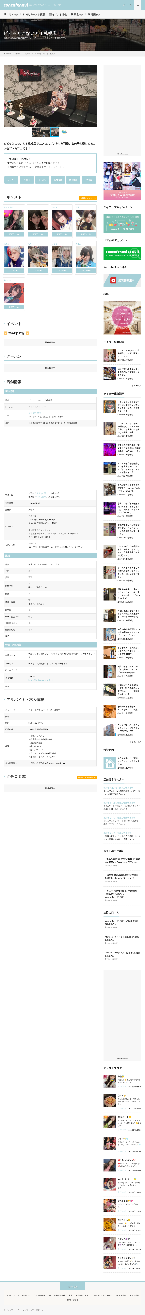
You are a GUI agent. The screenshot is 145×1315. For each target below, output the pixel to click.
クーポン (42, 180)
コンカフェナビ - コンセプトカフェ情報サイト (25, 1310)
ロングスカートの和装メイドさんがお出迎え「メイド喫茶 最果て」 (128, 651)
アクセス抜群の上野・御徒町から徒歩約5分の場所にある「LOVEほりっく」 (129, 448)
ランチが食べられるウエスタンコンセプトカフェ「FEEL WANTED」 (128, 728)
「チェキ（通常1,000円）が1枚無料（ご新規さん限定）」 (121, 894)
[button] (6, 96)
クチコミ (89, 180)
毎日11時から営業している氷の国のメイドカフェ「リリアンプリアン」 (129, 632)
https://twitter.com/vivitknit (40, 680)
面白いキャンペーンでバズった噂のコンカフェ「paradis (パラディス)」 (129, 669)
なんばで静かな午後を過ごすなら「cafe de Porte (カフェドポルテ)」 (129, 488)
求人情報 (73, 180)
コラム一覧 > (135, 385)
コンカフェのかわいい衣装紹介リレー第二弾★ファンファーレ (128, 353)
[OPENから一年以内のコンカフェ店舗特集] (122, 334)
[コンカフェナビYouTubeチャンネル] (122, 286)
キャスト (11, 180)
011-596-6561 (34, 413)
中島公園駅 (41, 496)
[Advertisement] (122, 109)
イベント (27, 180)
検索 (12, 14)
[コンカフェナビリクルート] (122, 259)
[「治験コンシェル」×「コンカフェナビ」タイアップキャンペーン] (122, 232)
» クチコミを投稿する (87, 777)
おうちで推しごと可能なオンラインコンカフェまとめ (128, 761)
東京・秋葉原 (112, 866)
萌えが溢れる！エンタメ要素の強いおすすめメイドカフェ (128, 372)
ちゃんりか (122, 1086)
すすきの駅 (41, 493)
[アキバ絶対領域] (122, 181)
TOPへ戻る (72, 1286)
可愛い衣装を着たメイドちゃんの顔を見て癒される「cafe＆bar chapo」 (128, 613)
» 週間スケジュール (88, 198)
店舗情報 (58, 180)
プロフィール (14, 234)
